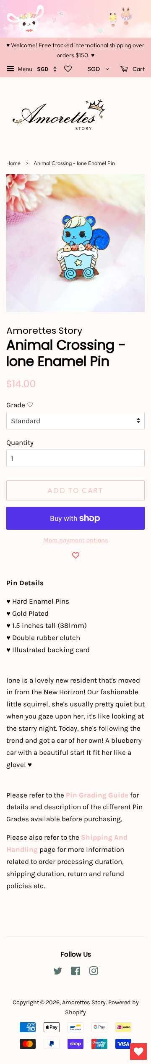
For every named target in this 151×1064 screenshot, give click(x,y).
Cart (138, 69)
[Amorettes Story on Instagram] (93, 972)
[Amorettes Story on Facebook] (76, 972)
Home (13, 163)
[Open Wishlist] (138, 1051)
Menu (24, 69)
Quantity (20, 442)
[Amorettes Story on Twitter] (57, 972)
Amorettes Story (84, 1002)
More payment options (75, 540)
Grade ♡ (19, 405)
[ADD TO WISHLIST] (75, 555)
